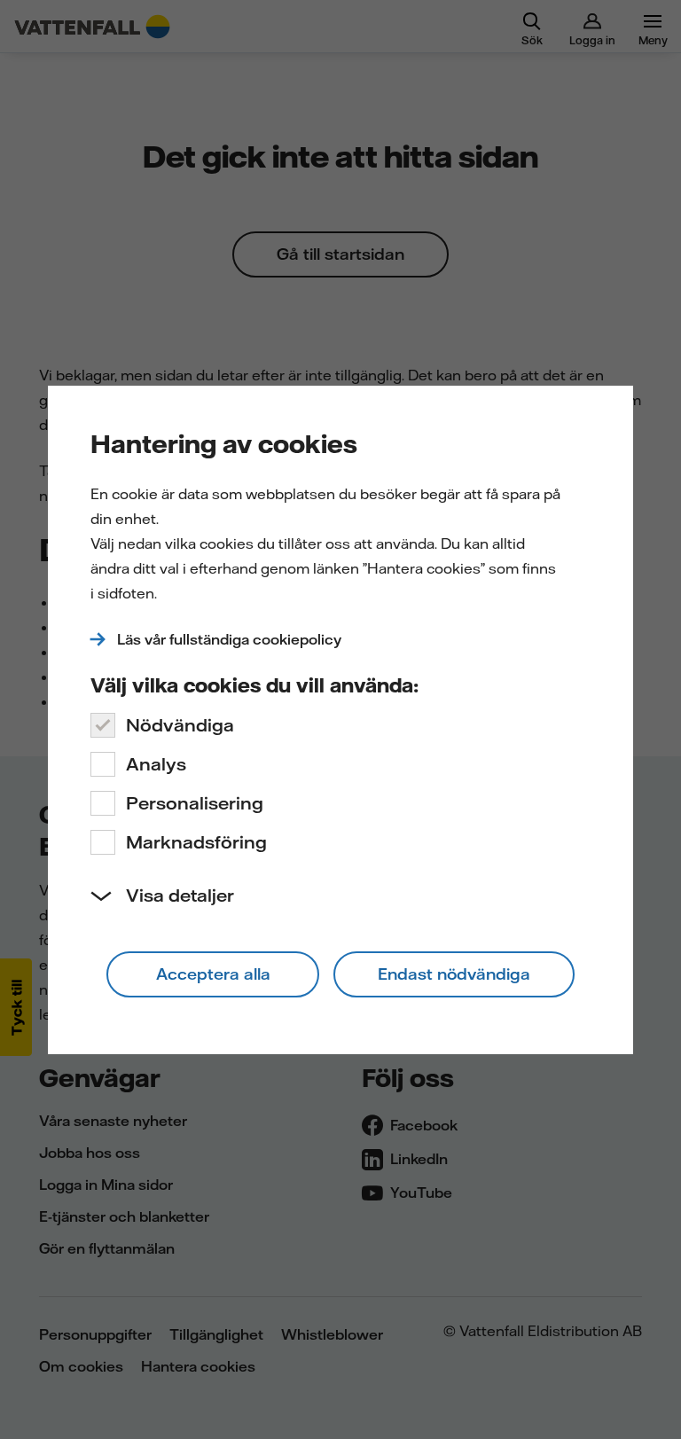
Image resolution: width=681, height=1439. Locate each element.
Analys (156, 764)
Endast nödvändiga (454, 974)
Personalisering (194, 803)
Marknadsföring (196, 842)
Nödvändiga (180, 725)
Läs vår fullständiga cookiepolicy (229, 639)
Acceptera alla (213, 974)
